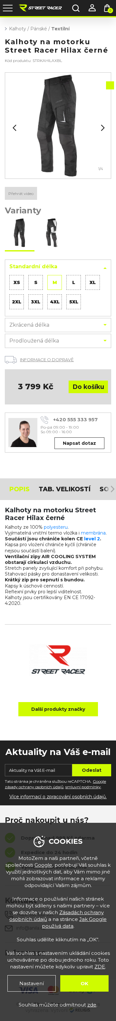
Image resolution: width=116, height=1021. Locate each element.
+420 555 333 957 (75, 419)
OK (84, 983)
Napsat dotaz (79, 443)
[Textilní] (58, 126)
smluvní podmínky (83, 786)
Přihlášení (92, 8)
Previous (14, 128)
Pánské (38, 28)
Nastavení (31, 983)
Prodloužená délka (34, 341)
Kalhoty (17, 28)
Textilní (60, 28)
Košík (110, 10)
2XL (16, 302)
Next (102, 128)
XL (93, 282)
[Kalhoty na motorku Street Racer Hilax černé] (19, 233)
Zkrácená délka (29, 325)
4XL (55, 302)
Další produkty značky (58, 709)
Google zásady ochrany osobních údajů (55, 784)
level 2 (92, 539)
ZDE (99, 967)
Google (43, 865)
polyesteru (56, 527)
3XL (35, 302)
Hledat (76, 8)
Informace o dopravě (47, 359)
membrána (93, 533)
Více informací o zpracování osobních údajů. (58, 796)
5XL (73, 302)
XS (17, 282)
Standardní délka (33, 266)
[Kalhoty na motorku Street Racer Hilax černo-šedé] (51, 233)
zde (91, 1005)
